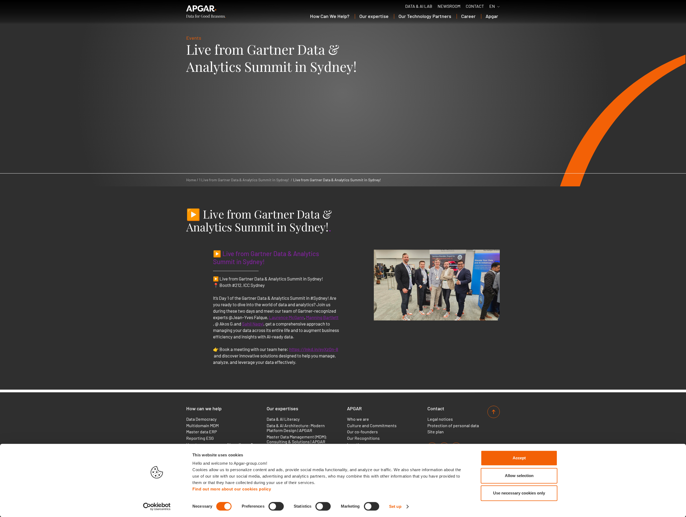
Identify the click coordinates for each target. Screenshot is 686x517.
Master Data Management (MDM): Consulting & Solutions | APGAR (297, 439)
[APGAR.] (206, 11)
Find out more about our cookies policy (231, 489)
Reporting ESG (200, 438)
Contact (475, 6)
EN (492, 6)
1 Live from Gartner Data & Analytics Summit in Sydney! (244, 180)
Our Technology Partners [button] (424, 16)
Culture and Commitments (372, 425)
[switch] (276, 506)
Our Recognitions (363, 438)
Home (191, 180)
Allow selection (519, 475)
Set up (395, 506)
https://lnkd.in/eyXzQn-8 (313, 349)
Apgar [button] (492, 16)
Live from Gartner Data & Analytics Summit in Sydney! (337, 180)
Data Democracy (201, 419)
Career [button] (468, 16)
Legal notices (440, 419)
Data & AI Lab (418, 6)
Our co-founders (362, 431)
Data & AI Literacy (283, 419)
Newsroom (449, 6)
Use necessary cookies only (519, 493)
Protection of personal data (453, 425)
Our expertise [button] (374, 16)
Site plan (435, 431)
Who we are (358, 419)
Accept (519, 458)
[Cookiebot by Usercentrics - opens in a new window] (156, 507)
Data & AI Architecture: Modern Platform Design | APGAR (296, 428)
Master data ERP (201, 431)
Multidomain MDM (202, 425)
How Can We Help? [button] (329, 16)
